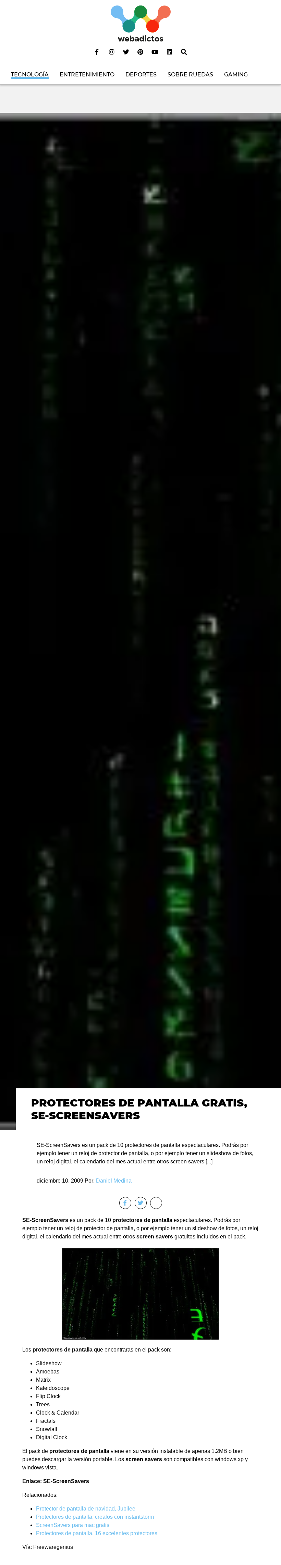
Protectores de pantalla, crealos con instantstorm (95, 1517)
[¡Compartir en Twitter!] (141, 1203)
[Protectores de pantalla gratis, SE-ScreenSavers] (140, 621)
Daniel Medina (114, 1181)
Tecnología (30, 74)
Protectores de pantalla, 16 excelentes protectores (96, 1533)
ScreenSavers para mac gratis (72, 1525)
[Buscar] (184, 51)
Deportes (141, 74)
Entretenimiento (87, 74)
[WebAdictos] (141, 23)
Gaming (236, 74)
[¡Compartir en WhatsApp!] (156, 1203)
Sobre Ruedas (190, 74)
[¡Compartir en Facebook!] (125, 1203)
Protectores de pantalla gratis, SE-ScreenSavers (139, 1109)
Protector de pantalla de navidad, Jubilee (85, 1509)
